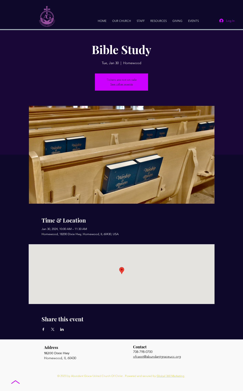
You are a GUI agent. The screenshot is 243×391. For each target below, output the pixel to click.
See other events (121, 84)
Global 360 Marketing (171, 376)
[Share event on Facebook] (43, 329)
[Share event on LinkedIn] (62, 329)
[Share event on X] (52, 329)
